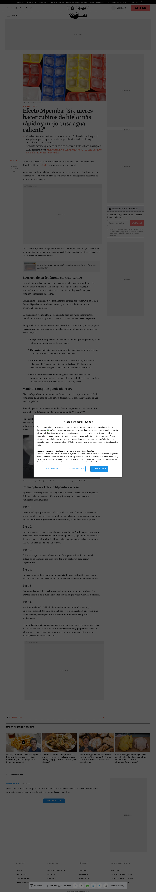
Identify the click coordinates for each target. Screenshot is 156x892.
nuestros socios (72, 427)
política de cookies (98, 442)
